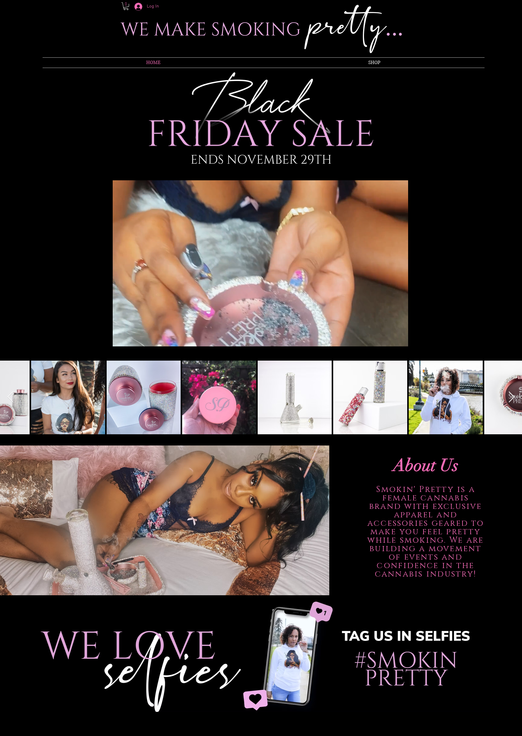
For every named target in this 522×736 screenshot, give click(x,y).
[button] (125, 6)
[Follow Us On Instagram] (386, 724)
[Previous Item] (10, 397)
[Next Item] (511, 397)
